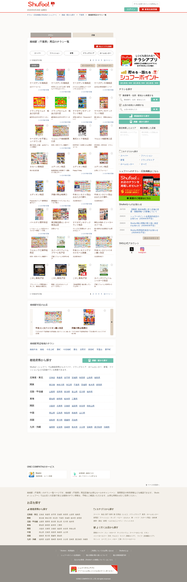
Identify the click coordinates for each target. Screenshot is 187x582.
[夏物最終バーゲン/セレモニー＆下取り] (61, 186)
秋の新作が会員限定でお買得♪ (103, 229)
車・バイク (135, 518)
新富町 (91, 349)
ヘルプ (82, 551)
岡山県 (52, 413)
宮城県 (74, 377)
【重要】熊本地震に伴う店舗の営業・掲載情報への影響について (144, 210)
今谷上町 (50, 349)
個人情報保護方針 (119, 555)
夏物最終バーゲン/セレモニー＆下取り (60, 201)
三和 (119, 539)
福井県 (90, 392)
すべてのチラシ (88, 66)
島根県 (74, 413)
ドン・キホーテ (110, 533)
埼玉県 (69, 385)
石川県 (82, 392)
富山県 (74, 392)
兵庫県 (59, 406)
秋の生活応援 (34, 170)
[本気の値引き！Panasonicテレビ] (82, 103)
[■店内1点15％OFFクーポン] (39, 103)
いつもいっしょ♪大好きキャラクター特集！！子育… (39, 229)
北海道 (52, 377)
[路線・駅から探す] (97, 360)
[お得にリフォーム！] (103, 158)
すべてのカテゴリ (105, 66)
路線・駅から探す (68, 15)
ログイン (131, 9)
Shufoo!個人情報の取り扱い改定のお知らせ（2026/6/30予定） (144, 224)
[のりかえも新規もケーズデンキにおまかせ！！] (82, 75)
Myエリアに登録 (103, 46)
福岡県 (52, 427)
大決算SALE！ (78, 201)
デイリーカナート (129, 539)
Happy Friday (77, 170)
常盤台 (99, 349)
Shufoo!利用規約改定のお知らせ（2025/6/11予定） (144, 231)
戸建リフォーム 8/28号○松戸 (60, 257)
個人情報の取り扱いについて (96, 555)
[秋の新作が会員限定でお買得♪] (103, 214)
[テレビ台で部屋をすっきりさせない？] (82, 214)
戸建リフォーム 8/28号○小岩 (103, 285)
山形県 (90, 377)
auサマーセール (35, 87)
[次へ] (111, 322)
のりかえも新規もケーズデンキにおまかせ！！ (82, 88)
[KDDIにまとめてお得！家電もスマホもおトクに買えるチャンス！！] (61, 75)
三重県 (74, 399)
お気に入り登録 (47, 69)
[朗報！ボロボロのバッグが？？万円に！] (61, 270)
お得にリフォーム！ (101, 170)
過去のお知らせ (151, 238)
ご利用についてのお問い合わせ (102, 551)
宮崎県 (90, 427)
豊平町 (108, 349)
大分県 (82, 427)
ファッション (55, 53)
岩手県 (67, 377)
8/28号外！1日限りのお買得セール (82, 146)
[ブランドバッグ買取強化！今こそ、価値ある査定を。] (39, 270)
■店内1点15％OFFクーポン (39, 117)
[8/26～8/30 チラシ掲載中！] (61, 130)
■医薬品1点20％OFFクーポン (60, 118)
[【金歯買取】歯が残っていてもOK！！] (82, 270)
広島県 (59, 413)
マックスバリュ (123, 533)
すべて (144, 164)
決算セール (55, 228)
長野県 (59, 392)
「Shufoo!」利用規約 (66, 551)
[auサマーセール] (39, 75)
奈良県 (82, 406)
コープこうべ (106, 539)
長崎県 (67, 427)
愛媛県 (67, 420)
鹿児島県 (98, 427)
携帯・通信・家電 (100, 521)
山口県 (82, 413)
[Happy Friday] (82, 158)
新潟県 (67, 392)
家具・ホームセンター (150, 514)
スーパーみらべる (136, 533)
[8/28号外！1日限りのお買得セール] (82, 130)
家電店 (96, 518)
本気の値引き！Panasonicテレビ (82, 118)
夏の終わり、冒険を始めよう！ (103, 118)
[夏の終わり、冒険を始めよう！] (103, 103)
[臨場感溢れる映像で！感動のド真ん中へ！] (61, 158)
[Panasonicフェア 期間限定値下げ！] (39, 186)
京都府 (67, 406)
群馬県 (99, 385)
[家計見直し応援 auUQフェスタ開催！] (39, 130)
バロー (114, 539)
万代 (109, 536)
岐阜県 (67, 399)
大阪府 (52, 406)
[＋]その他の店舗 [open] (43, 90)
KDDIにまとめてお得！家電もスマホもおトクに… (60, 88)
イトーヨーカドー (100, 536)
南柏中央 (34, 349)
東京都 (52, 385)
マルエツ (115, 536)
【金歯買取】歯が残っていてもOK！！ (82, 285)
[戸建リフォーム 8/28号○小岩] (103, 270)
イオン (146, 533)
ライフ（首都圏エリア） (146, 536)
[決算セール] (61, 214)
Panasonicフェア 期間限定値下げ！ (39, 201)
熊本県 (74, 427)
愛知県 (52, 399)
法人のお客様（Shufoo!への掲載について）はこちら (93, 560)
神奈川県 (60, 385)
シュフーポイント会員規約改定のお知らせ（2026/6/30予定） (144, 217)
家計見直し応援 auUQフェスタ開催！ (39, 146)
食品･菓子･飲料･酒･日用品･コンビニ (114, 514)
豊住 (75, 349)
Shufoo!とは (123, 551)
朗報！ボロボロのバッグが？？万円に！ (59, 285)
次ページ (108, 60)
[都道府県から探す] (139, 116)
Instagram (142, 250)
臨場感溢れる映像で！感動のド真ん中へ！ (60, 171)
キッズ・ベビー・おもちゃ (120, 518)
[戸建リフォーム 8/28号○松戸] (61, 242)
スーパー (37, 53)
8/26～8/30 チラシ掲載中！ (60, 145)
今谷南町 (67, 349)
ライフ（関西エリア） (128, 536)
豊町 (59, 349)
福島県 (97, 377)
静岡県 (59, 399)
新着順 (33, 66)
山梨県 (52, 392)
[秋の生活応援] (39, 158)
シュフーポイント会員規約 (70, 555)
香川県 (59, 420)
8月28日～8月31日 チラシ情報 (103, 146)
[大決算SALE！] (82, 186)
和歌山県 (90, 406)
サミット (97, 539)
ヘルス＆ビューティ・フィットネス (121, 521)
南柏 (42, 349)
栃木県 (91, 385)
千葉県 (81, 15)
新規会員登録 (149, 9)
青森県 (59, 377)
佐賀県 (59, 427)
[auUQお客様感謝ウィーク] (103, 75)
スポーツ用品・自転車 (149, 518)
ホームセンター (105, 53)
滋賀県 (74, 406)
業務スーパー (98, 533)
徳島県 (52, 420)
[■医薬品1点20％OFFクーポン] (61, 103)
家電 (71, 53)
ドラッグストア (88, 53)
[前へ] (31, 322)
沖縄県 (107, 427)
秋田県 (82, 377)
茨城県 (84, 385)
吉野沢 (83, 349)
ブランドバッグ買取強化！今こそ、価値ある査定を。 (39, 285)
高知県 (74, 420)
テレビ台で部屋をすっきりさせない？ (82, 229)
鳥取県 (67, 413)
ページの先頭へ (152, 485)
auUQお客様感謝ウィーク (103, 87)
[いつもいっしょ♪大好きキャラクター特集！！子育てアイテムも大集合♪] (39, 214)
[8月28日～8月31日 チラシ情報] (103, 130)
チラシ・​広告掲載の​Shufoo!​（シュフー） (42, 15)
